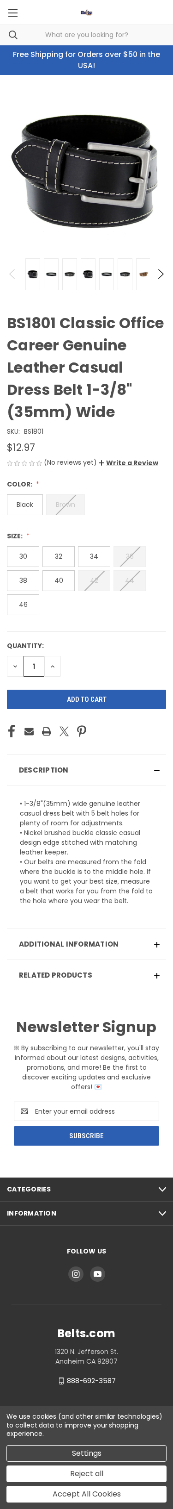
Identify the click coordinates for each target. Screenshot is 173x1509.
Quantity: (25, 645)
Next (160, 274)
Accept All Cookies (87, 1494)
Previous (13, 274)
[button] (128, 463)
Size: (15, 536)
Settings (86, 1453)
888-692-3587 (91, 1380)
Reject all (86, 1473)
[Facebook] (11, 731)
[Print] (46, 731)
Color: (20, 484)
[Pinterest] (81, 731)
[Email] (29, 731)
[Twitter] (64, 731)
